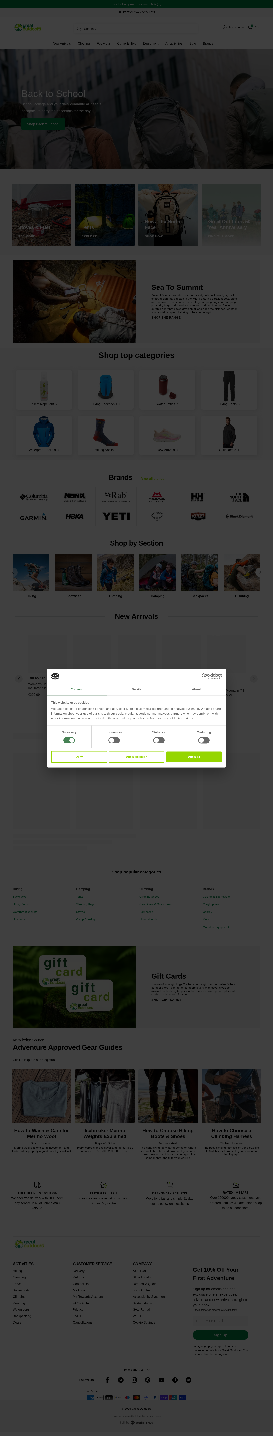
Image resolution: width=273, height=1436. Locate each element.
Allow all (194, 757)
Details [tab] (136, 689)
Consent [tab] (77, 689)
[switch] (114, 740)
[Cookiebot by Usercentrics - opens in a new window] (204, 676)
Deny (79, 757)
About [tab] (196, 689)
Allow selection (136, 757)
